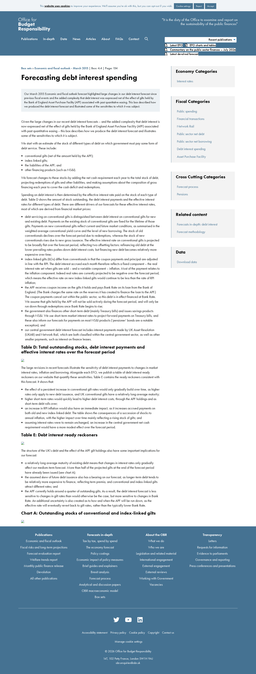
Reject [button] (199, 6)
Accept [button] (210, 6)
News (76, 39)
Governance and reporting (212, 559)
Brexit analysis (100, 572)
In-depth (49, 39)
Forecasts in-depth (100, 535)
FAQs (119, 39)
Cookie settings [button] (183, 6)
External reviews (156, 572)
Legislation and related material (156, 553)
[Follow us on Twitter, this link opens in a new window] (116, 619)
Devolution (44, 572)
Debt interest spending (191, 149)
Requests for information (212, 547)
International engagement (156, 559)
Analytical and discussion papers (100, 584)
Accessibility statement (94, 632)
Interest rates (185, 81)
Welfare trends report (43, 559)
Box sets (26, 68)
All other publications (43, 578)
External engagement (156, 566)
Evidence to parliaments (212, 553)
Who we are (156, 547)
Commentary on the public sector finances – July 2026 (202, 49)
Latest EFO (175, 45)
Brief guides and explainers (99, 566)
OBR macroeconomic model (100, 590)
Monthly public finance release (44, 566)
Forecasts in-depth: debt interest (197, 224)
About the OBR (156, 535)
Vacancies (156, 584)
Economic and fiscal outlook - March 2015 (61, 68)
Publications (29, 39)
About (105, 39)
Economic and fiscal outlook (44, 541)
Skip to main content (128, 15)
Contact (134, 39)
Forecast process (187, 186)
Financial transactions (190, 119)
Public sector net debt (190, 134)
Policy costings (100, 553)
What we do (156, 541)
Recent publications (220, 40)
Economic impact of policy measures (100, 559)
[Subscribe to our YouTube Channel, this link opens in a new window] (128, 619)
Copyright (153, 632)
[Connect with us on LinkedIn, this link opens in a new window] (140, 619)
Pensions (182, 194)
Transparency (212, 535)
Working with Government (156, 578)
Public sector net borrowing (194, 141)
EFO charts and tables (201, 45)
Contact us (168, 632)
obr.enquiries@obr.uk (128, 663)
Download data (187, 262)
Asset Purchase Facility (191, 156)
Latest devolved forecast (183, 54)
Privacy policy (118, 632)
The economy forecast (100, 547)
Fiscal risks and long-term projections (43, 547)
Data (63, 39)
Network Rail (185, 126)
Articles (91, 39)
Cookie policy (137, 632)
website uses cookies (57, 6)
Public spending (187, 111)
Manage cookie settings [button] (128, 641)
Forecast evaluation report (43, 553)
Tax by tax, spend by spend (100, 541)
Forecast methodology (191, 232)
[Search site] (146, 39)
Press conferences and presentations (212, 566)
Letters (212, 541)
